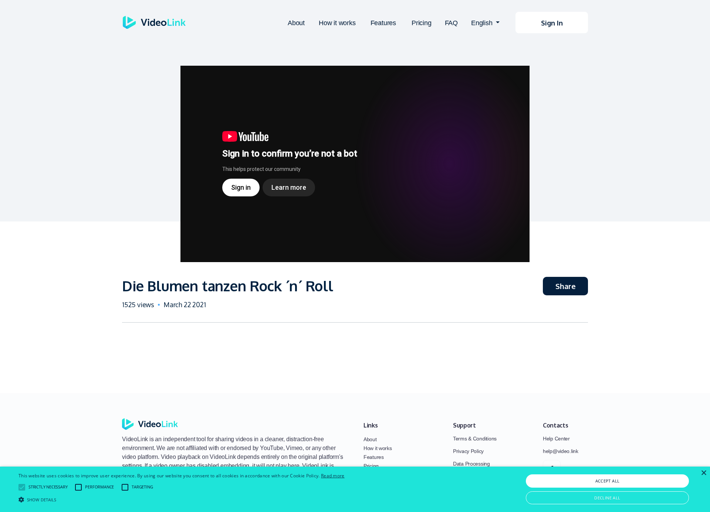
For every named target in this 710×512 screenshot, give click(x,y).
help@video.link (560, 451)
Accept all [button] (607, 481)
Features (383, 23)
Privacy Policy (468, 451)
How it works (337, 23)
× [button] (703, 473)
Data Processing (471, 464)
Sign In (552, 23)
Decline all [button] (607, 498)
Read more (333, 476)
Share (565, 286)
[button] (485, 23)
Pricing (422, 23)
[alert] (355, 489)
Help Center (556, 438)
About (296, 23)
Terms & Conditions (475, 438)
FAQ (451, 23)
